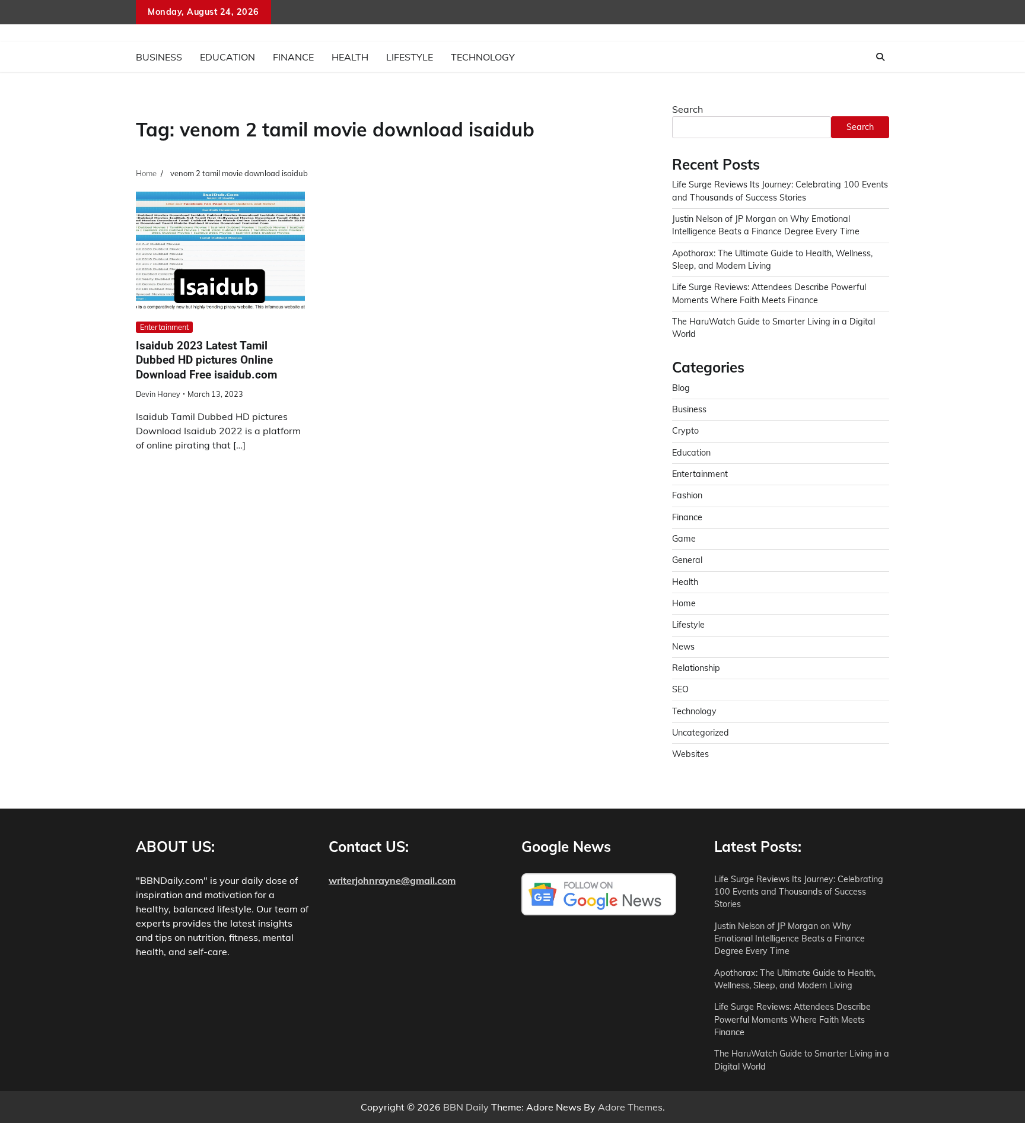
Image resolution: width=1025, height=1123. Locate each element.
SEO (680, 689)
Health (350, 57)
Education (227, 57)
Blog (681, 388)
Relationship (696, 668)
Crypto (685, 430)
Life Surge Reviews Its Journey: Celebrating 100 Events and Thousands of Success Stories (798, 892)
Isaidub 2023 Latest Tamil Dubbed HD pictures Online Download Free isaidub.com (206, 360)
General (687, 560)
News (683, 646)
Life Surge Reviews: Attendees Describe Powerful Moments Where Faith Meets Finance (792, 1019)
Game (684, 538)
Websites (690, 754)
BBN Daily (466, 1107)
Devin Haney (158, 394)
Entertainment (164, 327)
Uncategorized (700, 732)
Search (687, 109)
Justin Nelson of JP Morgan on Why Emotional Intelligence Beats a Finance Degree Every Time (789, 939)
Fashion (687, 495)
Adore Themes (630, 1107)
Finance (293, 57)
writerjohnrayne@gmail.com (392, 880)
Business (159, 57)
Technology (483, 57)
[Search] (880, 57)
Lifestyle (409, 57)
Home (684, 603)
